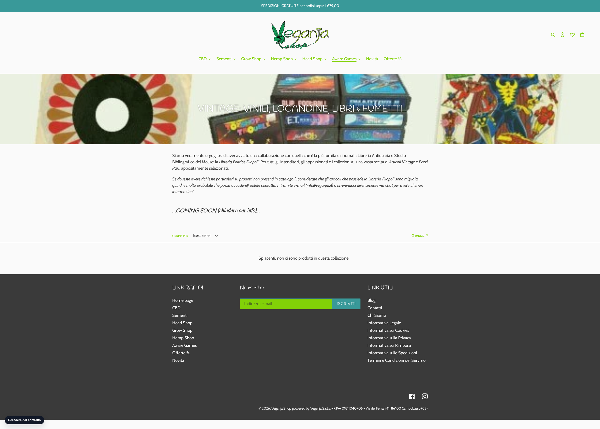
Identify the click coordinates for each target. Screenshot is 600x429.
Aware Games (184, 345)
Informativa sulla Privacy (389, 337)
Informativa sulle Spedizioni (392, 352)
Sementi (180, 315)
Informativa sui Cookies (388, 330)
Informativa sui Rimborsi (389, 345)
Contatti (375, 307)
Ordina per (180, 236)
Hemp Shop (183, 337)
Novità (178, 360)
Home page (182, 300)
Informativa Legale (384, 322)
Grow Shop (182, 330)
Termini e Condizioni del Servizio (397, 360)
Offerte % (181, 352)
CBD (176, 307)
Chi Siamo (377, 315)
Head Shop (182, 322)
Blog (371, 300)
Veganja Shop (281, 408)
